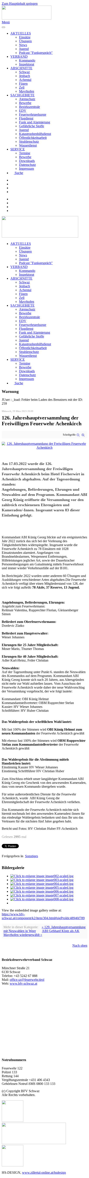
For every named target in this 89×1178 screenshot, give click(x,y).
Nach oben (79, 945)
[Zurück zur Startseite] (26, 18)
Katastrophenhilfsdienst (35, 134)
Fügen (23, 83)
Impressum (26, 168)
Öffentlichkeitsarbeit (33, 137)
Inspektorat (26, 64)
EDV (22, 110)
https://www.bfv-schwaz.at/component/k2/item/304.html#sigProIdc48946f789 (43, 916)
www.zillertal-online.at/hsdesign (44, 1172)
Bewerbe (25, 103)
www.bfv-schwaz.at (23, 983)
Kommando (27, 60)
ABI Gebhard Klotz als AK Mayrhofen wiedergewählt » (41, 933)
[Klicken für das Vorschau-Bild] (44, 447)
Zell (21, 87)
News (23, 45)
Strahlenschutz (29, 141)
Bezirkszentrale (29, 107)
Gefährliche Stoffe (31, 126)
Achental (25, 80)
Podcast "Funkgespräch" (36, 53)
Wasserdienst (28, 145)
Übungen (25, 41)
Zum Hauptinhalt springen (20, 3)
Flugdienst (26, 118)
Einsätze (24, 37)
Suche (19, 173)
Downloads (27, 161)
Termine (24, 153)
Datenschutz (27, 165)
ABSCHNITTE (21, 68)
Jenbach (24, 76)
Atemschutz (27, 99)
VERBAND (19, 56)
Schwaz (24, 72)
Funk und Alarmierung (34, 122)
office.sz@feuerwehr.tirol (27, 979)
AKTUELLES (20, 33)
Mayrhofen (26, 91)
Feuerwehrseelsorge (32, 114)
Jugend (24, 49)
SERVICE (17, 149)
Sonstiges (31, 856)
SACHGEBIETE (22, 95)
